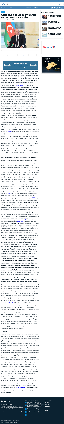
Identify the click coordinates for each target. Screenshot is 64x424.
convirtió (10, 193)
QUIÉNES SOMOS (60, 1)
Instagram (47, 406)
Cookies (15, 422)
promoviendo (20, 221)
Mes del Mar (51, 4)
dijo (15, 258)
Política (24, 4)
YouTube (47, 402)
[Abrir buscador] (59, 4)
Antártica (38, 4)
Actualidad (29, 4)
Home (11, 4)
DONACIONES (53, 1)
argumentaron (19, 85)
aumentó (11, 302)
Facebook (47, 404)
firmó (33, 197)
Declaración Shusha (25, 220)
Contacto (2, 422)
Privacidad (12, 422)
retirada (10, 131)
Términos (7, 422)
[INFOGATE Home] (4, 4)
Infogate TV (15, 4)
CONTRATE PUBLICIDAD (46, 1)
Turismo (41, 4)
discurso (23, 77)
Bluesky (47, 410)
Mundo (56, 4)
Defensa (33, 4)
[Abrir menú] (62, 4)
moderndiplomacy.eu (21, 387)
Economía (46, 4)
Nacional (20, 4)
